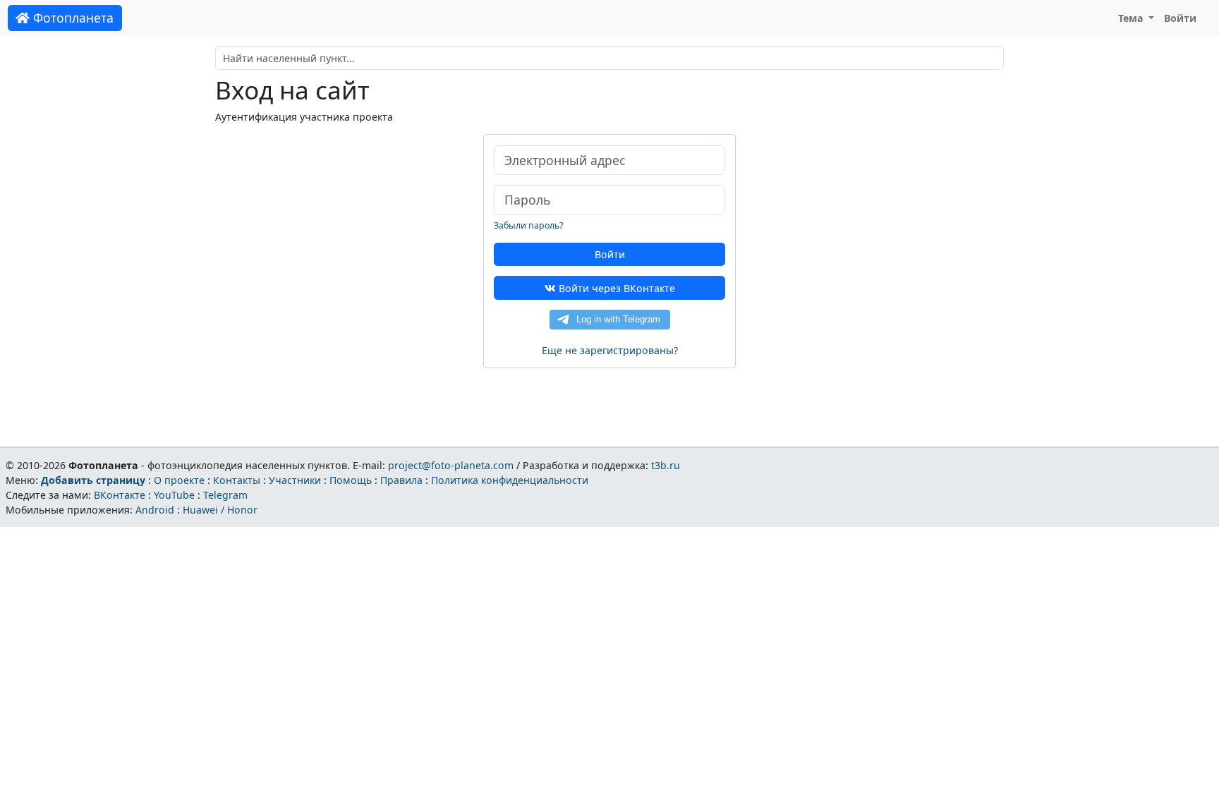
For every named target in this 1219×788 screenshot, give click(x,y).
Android (154, 509)
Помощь (350, 480)
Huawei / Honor (220, 509)
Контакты (236, 480)
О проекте (179, 480)
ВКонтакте (119, 495)
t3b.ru (665, 465)
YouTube (174, 495)
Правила (401, 480)
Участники (295, 480)
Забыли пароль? (528, 225)
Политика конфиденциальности (509, 480)
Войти (1180, 18)
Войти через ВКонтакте (615, 288)
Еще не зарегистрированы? (610, 350)
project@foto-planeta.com (451, 465)
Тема (1132, 18)
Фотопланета (72, 17)
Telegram (225, 495)
